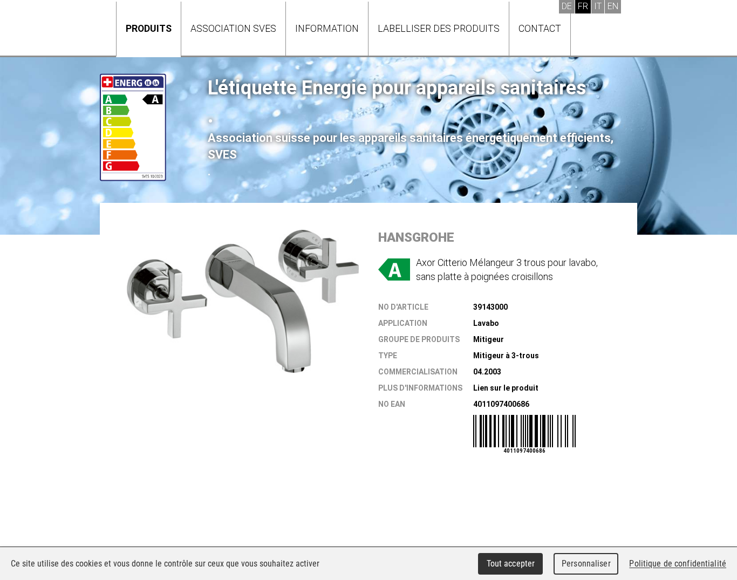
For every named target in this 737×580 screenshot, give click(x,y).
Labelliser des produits (439, 28)
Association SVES (233, 28)
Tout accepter (511, 563)
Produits (149, 28)
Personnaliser (586, 563)
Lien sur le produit (505, 388)
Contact (539, 28)
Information (327, 28)
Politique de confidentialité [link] (677, 563)
